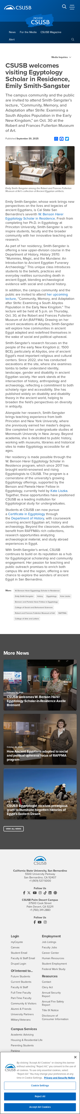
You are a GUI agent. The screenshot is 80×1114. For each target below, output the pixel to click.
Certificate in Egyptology (26, 514)
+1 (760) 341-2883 (40, 910)
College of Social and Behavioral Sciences (34, 607)
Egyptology (52, 596)
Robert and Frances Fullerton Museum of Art (35, 613)
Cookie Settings (40, 1085)
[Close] (75, 1057)
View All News (13, 829)
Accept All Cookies (39, 1107)
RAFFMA (62, 613)
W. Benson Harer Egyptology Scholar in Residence (34, 216)
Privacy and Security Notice (59, 1077)
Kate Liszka (58, 491)
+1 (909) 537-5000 (40, 880)
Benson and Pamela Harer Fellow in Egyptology (36, 602)
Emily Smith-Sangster (24, 596)
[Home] (17, 7)
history (40, 596)
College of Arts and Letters (27, 618)
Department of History (27, 518)
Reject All (40, 1096)
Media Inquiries (59, 57)
